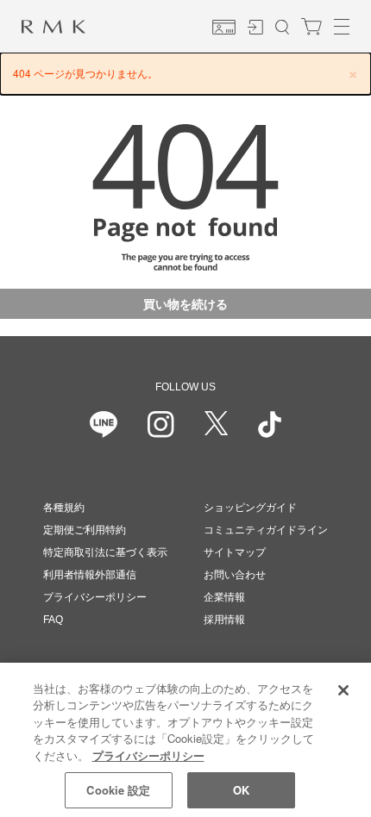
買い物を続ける (185, 303)
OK (241, 790)
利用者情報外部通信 (89, 575)
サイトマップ (235, 552)
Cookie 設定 (118, 790)
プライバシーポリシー (95, 597)
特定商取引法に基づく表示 (105, 552)
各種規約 (64, 508)
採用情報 (224, 620)
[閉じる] (343, 690)
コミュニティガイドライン (266, 530)
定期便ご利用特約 (84, 530)
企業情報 (224, 597)
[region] (185, 740)
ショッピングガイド (250, 508)
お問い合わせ (235, 575)
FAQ (53, 620)
